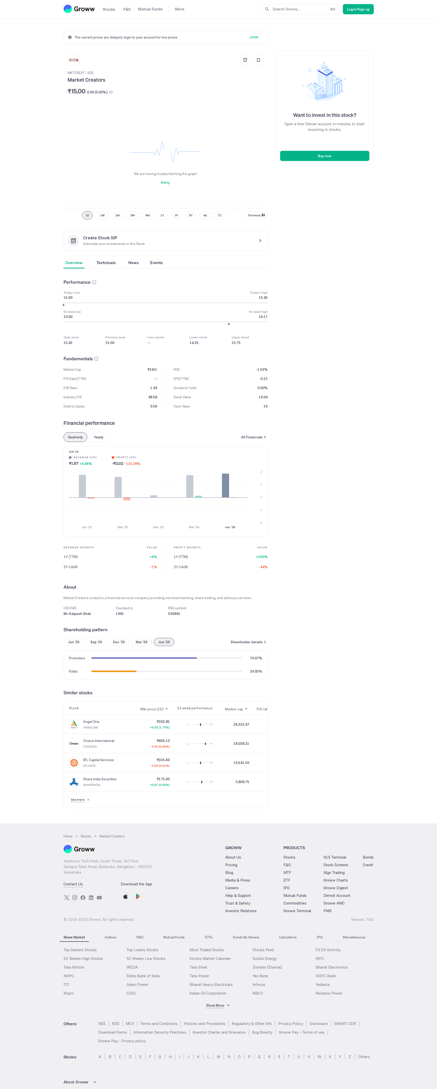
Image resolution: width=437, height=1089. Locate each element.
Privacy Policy (290, 1023)
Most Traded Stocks (207, 949)
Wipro (69, 993)
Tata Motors (74, 967)
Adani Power (137, 984)
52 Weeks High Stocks (83, 958)
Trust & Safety (237, 903)
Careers (232, 887)
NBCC (258, 993)
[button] (94, 282)
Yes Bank (260, 976)
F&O (287, 865)
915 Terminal (334, 857)
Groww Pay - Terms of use (301, 1032)
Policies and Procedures (204, 1023)
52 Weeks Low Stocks (146, 958)
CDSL (131, 993)
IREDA (132, 967)
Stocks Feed (263, 949)
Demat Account (337, 895)
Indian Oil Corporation (208, 993)
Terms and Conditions (159, 1023)
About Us (233, 857)
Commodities (294, 903)
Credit (368, 865)
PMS (327, 910)
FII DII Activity (328, 949)
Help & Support (238, 895)
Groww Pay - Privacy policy (122, 1041)
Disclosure (318, 1023)
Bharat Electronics (332, 967)
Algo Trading (334, 872)
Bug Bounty (262, 1032)
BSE (115, 1023)
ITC (66, 984)
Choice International (98, 740)
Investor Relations (241, 910)
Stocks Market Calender (210, 958)
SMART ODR (345, 1023)
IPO (286, 887)
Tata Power (199, 976)
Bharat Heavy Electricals (211, 984)
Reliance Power (329, 993)
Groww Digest (335, 887)
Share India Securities (100, 779)
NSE (102, 1023)
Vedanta (323, 984)
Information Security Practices (159, 1032)
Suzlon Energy (265, 958)
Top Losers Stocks (142, 949)
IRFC (320, 958)
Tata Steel (198, 967)
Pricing (231, 865)
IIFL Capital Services (98, 760)
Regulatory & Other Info (252, 1023)
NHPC (69, 976)
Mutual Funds (295, 895)
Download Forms (112, 1032)
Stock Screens (335, 865)
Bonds (368, 857)
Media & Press (237, 880)
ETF (286, 880)
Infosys (259, 984)
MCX (130, 1023)
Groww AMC (334, 903)
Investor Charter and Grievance (219, 1032)
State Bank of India (143, 976)
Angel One (91, 721)
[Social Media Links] (67, 898)
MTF (287, 872)
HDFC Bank (326, 976)
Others (364, 1056)
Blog (229, 872)
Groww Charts (335, 880)
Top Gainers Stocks (80, 949)
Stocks (289, 857)
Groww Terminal (297, 910)
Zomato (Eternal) (267, 967)
